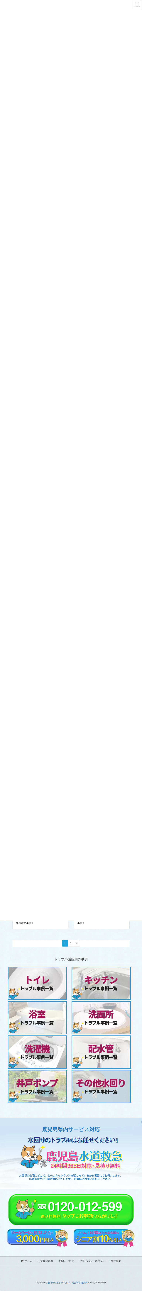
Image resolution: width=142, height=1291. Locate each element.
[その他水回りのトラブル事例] (40, 928)
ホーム (28, 1261)
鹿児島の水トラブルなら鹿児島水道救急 (67, 1282)
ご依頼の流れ (45, 1261)
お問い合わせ (66, 1261)
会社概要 (116, 1261)
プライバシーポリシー (92, 1261)
